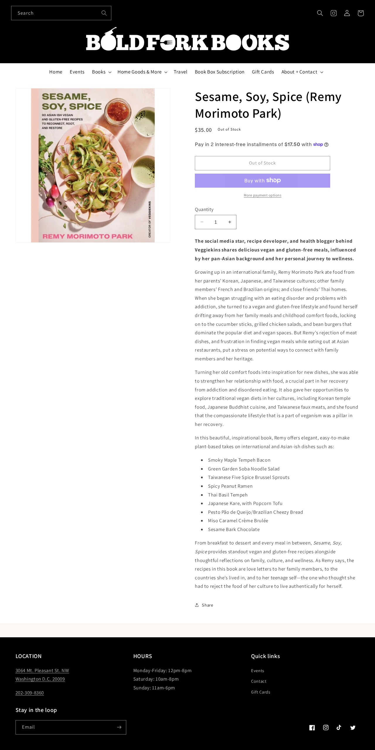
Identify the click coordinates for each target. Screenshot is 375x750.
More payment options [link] (263, 194)
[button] (320, 13)
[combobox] (61, 13)
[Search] (104, 13)
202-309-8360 (30, 692)
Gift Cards (260, 692)
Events (257, 670)
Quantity (204, 209)
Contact (258, 681)
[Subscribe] (119, 727)
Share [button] (207, 605)
